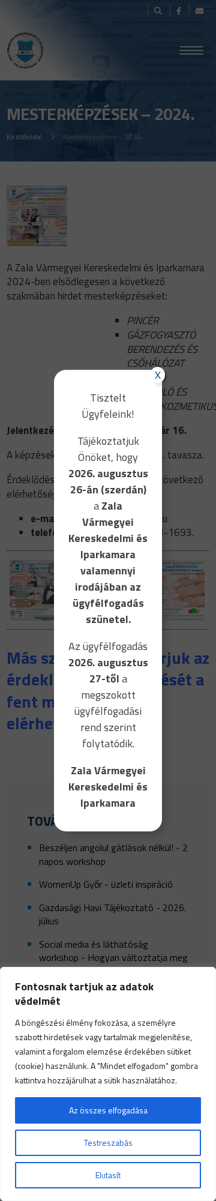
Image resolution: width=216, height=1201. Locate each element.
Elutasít (108, 1175)
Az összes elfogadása (108, 1110)
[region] (108, 1084)
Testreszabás (108, 1142)
